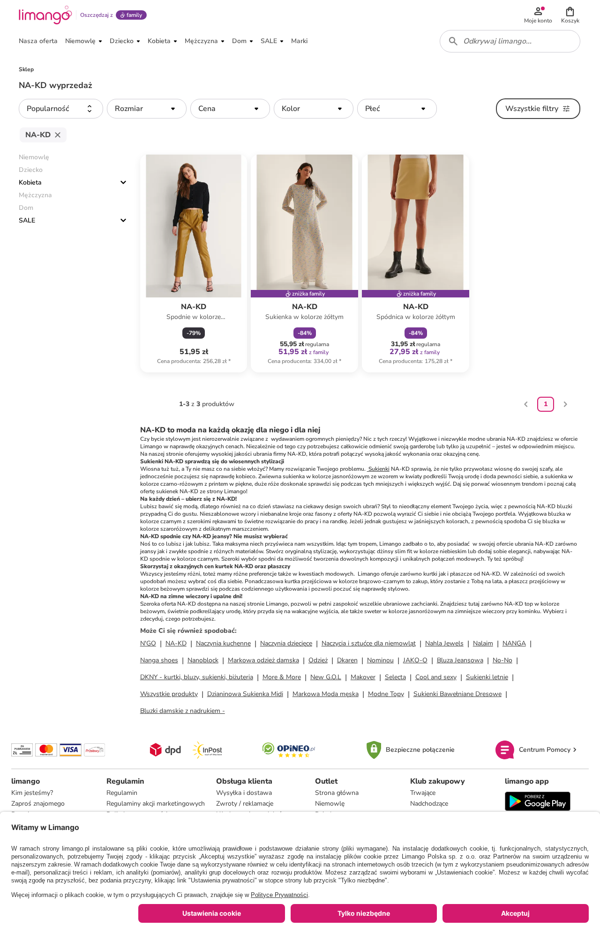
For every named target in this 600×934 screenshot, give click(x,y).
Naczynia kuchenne (223, 643)
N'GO (148, 643)
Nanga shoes (159, 660)
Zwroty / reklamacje (244, 803)
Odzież (318, 660)
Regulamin (121, 792)
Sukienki (378, 469)
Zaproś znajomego (38, 803)
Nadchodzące (429, 803)
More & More (281, 677)
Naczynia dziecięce (286, 643)
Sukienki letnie (487, 677)
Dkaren (347, 660)
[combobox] (510, 41)
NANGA (514, 643)
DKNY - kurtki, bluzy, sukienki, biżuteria (196, 677)
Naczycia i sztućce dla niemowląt (369, 643)
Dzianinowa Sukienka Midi (245, 693)
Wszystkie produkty (169, 693)
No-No (502, 660)
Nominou (380, 660)
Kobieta (30, 182)
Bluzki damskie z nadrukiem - (182, 710)
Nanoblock (203, 660)
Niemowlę (330, 803)
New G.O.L (325, 677)
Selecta (395, 677)
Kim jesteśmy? (32, 792)
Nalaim (483, 643)
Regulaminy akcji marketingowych (155, 803)
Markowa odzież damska (263, 660)
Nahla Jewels (444, 643)
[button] (570, 15)
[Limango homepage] (45, 15)
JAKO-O (415, 660)
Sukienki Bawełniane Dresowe (457, 693)
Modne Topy (386, 693)
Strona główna (337, 792)
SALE (27, 220)
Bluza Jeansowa (460, 660)
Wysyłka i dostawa (244, 792)
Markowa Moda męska (325, 693)
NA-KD (176, 643)
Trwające (422, 792)
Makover (363, 677)
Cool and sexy (436, 677)
